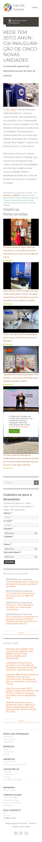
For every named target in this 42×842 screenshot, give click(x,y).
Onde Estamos (8, 742)
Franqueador (7, 774)
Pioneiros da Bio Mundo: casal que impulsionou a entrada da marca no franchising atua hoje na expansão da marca (20, 252)
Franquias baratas (21, 198)
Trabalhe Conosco (9, 739)
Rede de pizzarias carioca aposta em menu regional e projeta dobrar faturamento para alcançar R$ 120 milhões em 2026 (21, 707)
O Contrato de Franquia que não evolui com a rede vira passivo (20, 595)
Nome (8, 513)
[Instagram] (26, 833)
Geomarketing (8, 752)
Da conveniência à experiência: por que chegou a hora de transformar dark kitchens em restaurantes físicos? (22, 620)
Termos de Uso (8, 805)
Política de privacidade (10, 800)
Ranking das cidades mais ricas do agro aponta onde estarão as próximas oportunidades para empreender (19, 654)
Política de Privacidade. (18, 427)
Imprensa (7, 195)
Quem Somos (8, 736)
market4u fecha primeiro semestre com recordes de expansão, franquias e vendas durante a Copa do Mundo (21, 666)
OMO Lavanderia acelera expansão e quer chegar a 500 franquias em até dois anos (20, 337)
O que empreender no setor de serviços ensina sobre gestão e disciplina (22, 584)
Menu (34, 7)
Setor (7, 544)
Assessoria (6, 749)
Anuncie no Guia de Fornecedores (14, 764)
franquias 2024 (8, 198)
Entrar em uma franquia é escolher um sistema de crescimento (19, 607)
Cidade (8, 536)
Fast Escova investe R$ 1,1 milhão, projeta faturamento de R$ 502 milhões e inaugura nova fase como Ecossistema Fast (22, 693)
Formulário (7, 815)
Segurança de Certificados (12, 803)
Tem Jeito (10, 109)
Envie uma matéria (9, 790)
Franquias (8, 260)
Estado (8, 529)
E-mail (8, 521)
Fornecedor (7, 777)
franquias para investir (19, 203)
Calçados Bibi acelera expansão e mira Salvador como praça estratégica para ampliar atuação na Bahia (20, 377)
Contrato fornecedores (10, 797)
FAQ (4, 813)
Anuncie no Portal (9, 762)
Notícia (16, 195)
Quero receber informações (12, 780)
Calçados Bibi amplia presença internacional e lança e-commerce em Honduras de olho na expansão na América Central (22, 679)
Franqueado (7, 772)
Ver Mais (21, 633)
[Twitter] (21, 833)
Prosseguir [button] (14, 431)
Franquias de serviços (18, 200)
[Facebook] (16, 833)
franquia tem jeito (28, 195)
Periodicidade (12, 552)
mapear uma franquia (17, 21)
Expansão (6, 754)
